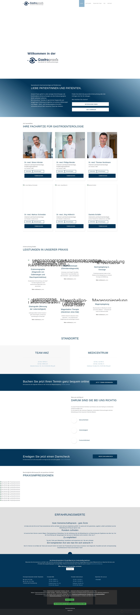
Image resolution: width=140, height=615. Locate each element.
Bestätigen (70, 568)
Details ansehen (65, 384)
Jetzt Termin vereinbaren (104, 382)
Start (81, 3)
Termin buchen (38, 175)
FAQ (104, 3)
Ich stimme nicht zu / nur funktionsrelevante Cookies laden (70, 603)
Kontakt (110, 3)
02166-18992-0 (42, 362)
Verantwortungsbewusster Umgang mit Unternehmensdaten (88, 594)
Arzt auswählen (91, 109)
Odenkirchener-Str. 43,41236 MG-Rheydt (55, 584)
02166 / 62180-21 (98, 364)
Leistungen (88, 3)
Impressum (70, 610)
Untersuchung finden (91, 104)
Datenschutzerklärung (96, 563)
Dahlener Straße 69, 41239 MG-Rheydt (99, 366)
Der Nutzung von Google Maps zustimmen (71, 566)
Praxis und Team (97, 3)
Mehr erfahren (38, 289)
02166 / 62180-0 (99, 362)
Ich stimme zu (69, 599)
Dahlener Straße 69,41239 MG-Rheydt (78, 584)
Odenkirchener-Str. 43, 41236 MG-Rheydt (42, 366)
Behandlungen (37, 171)
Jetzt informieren (66, 459)
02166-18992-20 (43, 364)
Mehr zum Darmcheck (105, 456)
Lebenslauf (28, 171)
